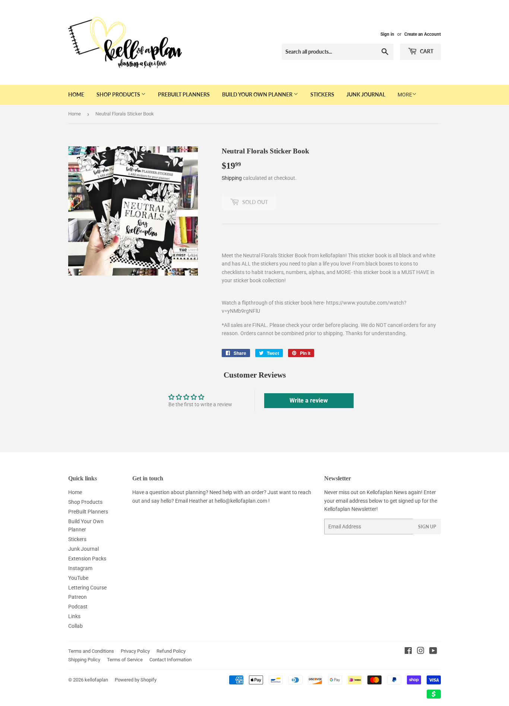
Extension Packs (87, 559)
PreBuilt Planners (184, 94)
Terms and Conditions (91, 651)
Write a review (309, 400)
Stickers (322, 94)
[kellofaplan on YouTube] (433, 652)
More (405, 95)
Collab (75, 626)
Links (74, 616)
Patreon (77, 597)
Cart (426, 51)
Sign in (387, 34)
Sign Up (427, 527)
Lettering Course (87, 588)
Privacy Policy (135, 651)
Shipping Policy (84, 659)
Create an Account (422, 34)
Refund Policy (171, 651)
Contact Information (170, 659)
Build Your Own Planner (258, 94)
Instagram (80, 568)
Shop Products (119, 94)
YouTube (78, 578)
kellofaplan (96, 680)
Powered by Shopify (136, 680)
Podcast (78, 607)
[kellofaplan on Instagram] (420, 652)
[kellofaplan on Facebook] (408, 652)
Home (76, 94)
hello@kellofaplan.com (241, 501)
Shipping (232, 178)
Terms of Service (125, 659)
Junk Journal (366, 94)
